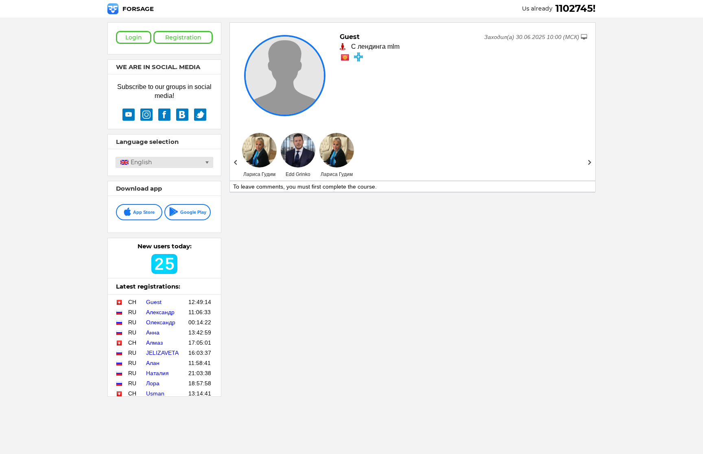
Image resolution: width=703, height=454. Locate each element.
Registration (183, 37)
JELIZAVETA (162, 353)
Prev (235, 162)
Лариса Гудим (259, 174)
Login (133, 37)
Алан (152, 363)
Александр (160, 312)
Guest (154, 302)
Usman (155, 393)
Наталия (157, 373)
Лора (152, 383)
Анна (152, 332)
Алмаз (154, 342)
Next (589, 162)
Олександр (160, 322)
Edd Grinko (298, 174)
